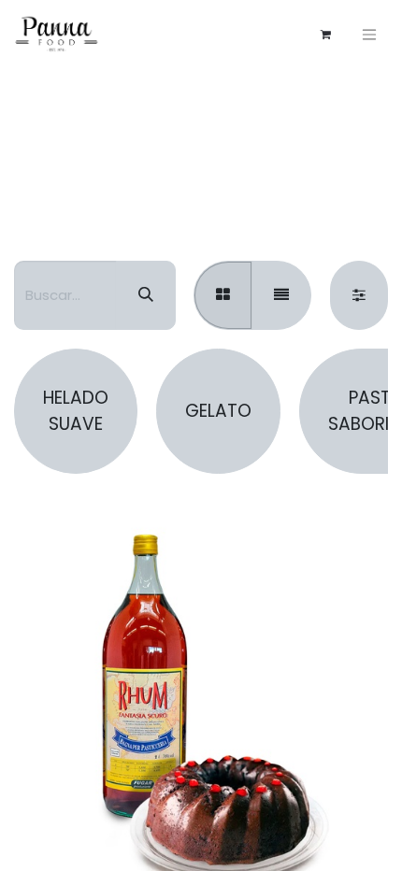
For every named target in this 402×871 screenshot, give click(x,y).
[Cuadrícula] (223, 295)
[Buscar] (146, 295)
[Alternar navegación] (369, 34)
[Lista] (281, 295)
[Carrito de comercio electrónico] (325, 34)
